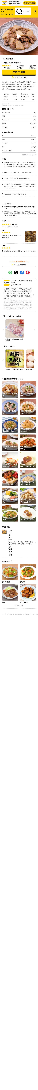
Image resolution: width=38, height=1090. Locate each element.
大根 (3, 116)
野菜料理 (9, 614)
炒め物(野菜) (18, 614)
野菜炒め (27, 614)
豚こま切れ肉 (6, 112)
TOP (3, 614)
